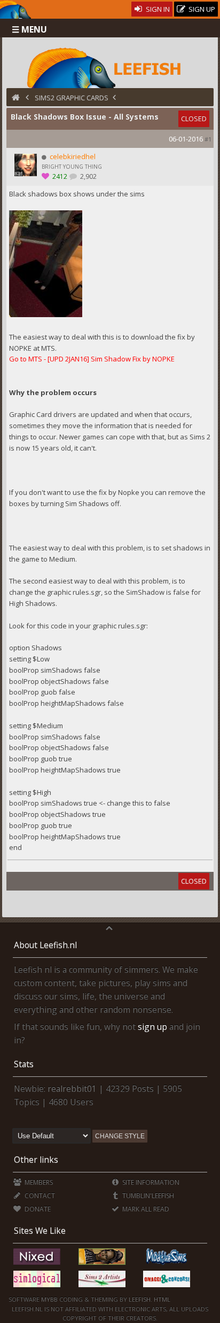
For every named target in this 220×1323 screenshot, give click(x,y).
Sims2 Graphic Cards (71, 98)
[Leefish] (110, 66)
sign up (152, 1027)
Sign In (157, 9)
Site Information (150, 1182)
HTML (161, 1299)
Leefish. (140, 1299)
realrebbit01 (72, 1088)
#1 (208, 139)
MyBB (49, 1299)
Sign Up (201, 9)
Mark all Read (145, 1209)
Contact (38, 1195)
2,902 (87, 176)
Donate (36, 1209)
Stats (24, 1064)
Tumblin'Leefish (147, 1195)
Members (37, 1182)
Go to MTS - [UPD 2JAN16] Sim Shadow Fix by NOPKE (92, 359)
